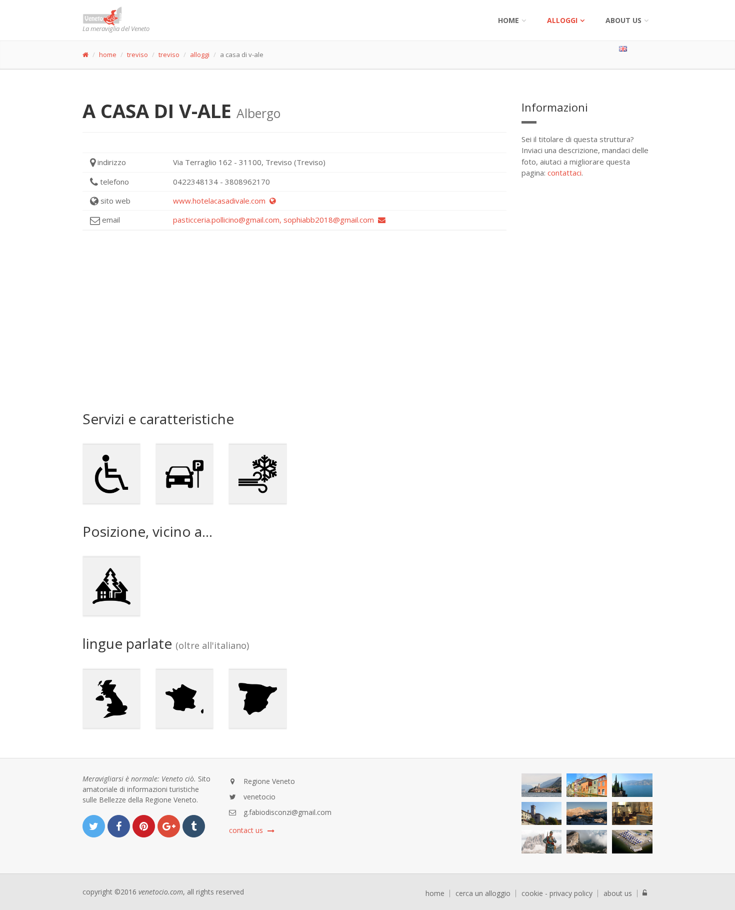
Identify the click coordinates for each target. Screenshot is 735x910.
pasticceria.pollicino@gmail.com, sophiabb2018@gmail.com (275, 220)
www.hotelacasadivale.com (221, 201)
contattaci (565, 173)
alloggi (562, 20)
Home (508, 20)
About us (624, 20)
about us (618, 893)
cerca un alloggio (483, 893)
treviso (137, 54)
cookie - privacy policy (557, 893)
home (107, 54)
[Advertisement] (294, 321)
